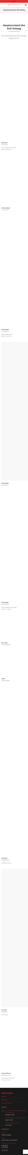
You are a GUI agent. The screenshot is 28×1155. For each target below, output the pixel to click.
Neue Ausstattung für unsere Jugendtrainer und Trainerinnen (15, 1111)
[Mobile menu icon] (26, 5)
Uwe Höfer (4, 1010)
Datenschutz (4, 1099)
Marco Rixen (4, 642)
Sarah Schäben (5, 483)
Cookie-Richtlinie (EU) (6, 1103)
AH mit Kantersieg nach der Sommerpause (15, 1117)
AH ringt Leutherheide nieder (12, 1123)
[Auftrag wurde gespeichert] (2, 1111)
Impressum (4, 1096)
